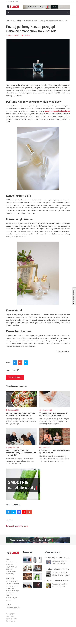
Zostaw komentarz (14, 377)
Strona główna (10, 21)
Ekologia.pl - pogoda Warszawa (17, 526)
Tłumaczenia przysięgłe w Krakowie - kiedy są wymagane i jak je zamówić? (21, 452)
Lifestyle (19, 21)
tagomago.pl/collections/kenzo (57, 111)
